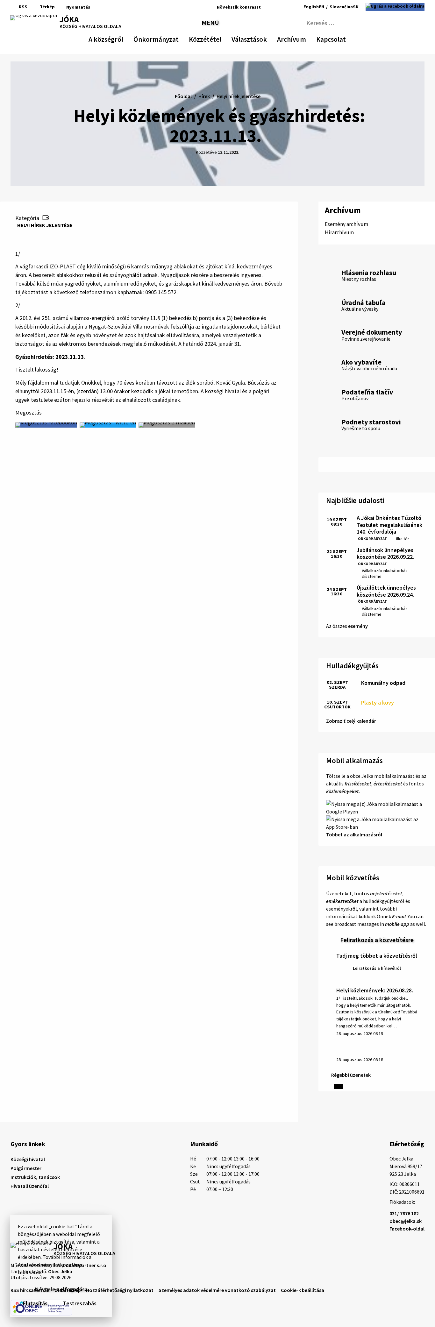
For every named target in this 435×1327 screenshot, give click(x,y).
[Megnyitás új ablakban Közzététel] (218, 38)
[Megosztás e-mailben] (167, 425)
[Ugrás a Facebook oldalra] (395, 7)
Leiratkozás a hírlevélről (377, 968)
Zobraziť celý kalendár (351, 721)
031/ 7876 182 (404, 1213)
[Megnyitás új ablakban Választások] (263, 38)
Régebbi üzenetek (351, 1075)
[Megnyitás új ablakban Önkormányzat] (175, 38)
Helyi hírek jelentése (45, 225)
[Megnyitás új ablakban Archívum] (303, 38)
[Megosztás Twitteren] (108, 425)
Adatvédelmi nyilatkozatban (50, 1264)
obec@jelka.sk (405, 1221)
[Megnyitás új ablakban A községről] (120, 38)
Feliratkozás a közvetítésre (377, 940)
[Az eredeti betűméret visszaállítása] (275, 7)
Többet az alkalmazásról (354, 834)
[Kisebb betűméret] (267, 7)
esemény (358, 626)
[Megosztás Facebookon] (46, 425)
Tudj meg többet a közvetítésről (376, 955)
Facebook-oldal (406, 1228)
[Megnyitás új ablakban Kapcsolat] (340, 38)
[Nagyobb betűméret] (284, 7)
